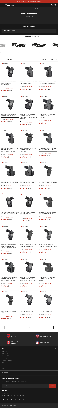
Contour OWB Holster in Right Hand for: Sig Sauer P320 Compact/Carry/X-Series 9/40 (9, 279)
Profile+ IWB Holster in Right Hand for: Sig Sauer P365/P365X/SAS (28, 150)
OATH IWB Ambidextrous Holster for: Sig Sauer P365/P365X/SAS (47, 83)
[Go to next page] (55, 327)
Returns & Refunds (7, 360)
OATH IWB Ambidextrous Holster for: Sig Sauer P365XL (28, 83)
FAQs (3, 362)
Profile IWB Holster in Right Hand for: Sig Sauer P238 (46, 311)
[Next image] (16, 71)
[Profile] (51, 4)
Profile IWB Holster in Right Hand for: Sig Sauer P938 (27, 311)
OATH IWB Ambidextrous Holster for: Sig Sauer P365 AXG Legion (47, 213)
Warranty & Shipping (7, 355)
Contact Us (5, 351)
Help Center (5, 353)
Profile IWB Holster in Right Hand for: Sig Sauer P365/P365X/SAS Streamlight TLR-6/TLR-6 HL (29, 116)
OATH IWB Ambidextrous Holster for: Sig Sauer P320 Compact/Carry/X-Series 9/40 (9, 150)
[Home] (9, 5)
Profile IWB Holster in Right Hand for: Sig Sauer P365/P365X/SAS (8, 83)
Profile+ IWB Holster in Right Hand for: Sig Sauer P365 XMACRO (48, 182)
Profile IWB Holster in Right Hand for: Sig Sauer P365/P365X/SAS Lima (27, 213)
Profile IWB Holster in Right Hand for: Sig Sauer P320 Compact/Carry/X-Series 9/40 (8, 246)
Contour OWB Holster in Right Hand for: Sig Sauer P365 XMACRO (9, 182)
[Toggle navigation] (3, 5)
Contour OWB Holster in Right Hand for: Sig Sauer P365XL (28, 182)
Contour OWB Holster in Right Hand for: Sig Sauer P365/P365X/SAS (47, 116)
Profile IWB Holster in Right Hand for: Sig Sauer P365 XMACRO (48, 245)
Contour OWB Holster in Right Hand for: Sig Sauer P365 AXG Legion (47, 279)
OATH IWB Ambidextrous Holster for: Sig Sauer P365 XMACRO (47, 149)
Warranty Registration (8, 358)
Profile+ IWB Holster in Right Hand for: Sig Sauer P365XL (28, 245)
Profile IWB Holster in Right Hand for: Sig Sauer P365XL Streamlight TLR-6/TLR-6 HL (27, 279)
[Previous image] (3, 71)
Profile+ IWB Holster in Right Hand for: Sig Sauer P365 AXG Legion (9, 311)
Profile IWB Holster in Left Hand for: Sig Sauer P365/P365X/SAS (10, 213)
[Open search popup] (48, 4)
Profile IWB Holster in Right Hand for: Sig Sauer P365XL (8, 115)
